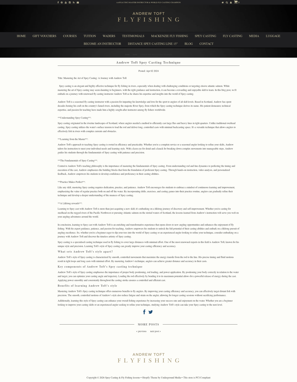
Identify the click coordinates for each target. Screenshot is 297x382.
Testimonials (133, 36)
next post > (155, 331)
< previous (141, 331)
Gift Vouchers (44, 36)
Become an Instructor (102, 44)
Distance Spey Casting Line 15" (153, 44)
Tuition (90, 36)
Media (254, 36)
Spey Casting (205, 36)
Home (21, 36)
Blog (189, 44)
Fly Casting (232, 36)
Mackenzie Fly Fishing (169, 36)
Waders (109, 36)
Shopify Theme (149, 377)
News (135, 54)
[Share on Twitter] (150, 312)
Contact (206, 44)
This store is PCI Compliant (196, 377)
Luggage (273, 36)
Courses (70, 36)
